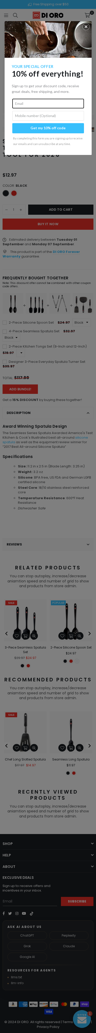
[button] (86, 27)
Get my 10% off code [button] (48, 128)
